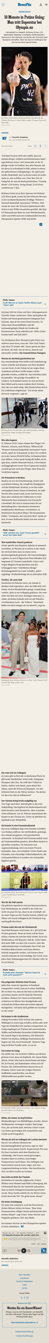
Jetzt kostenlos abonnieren (23, 1322)
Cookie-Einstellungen (24, 1336)
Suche (24, 1288)
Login (24, 1285)
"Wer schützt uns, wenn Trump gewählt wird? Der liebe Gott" (21, 534)
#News (4, 133)
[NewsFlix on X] (21, 1297)
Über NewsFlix (24, 1275)
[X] (35, 146)
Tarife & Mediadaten (24, 1281)
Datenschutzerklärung (24, 1332)
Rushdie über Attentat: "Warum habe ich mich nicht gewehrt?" (21, 974)
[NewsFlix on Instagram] (27, 1297)
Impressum (24, 1278)
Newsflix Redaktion (9, 1259)
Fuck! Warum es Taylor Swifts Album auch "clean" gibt (22, 304)
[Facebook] (40, 146)
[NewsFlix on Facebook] (24, 1297)
